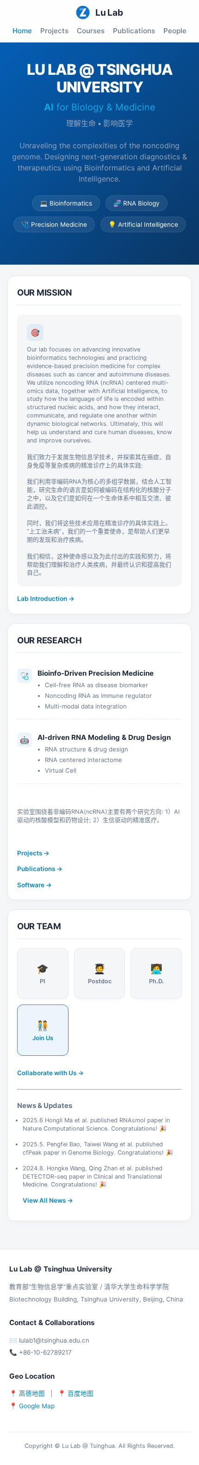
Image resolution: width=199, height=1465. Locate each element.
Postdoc (100, 974)
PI (43, 974)
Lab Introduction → (46, 598)
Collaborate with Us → (50, 1073)
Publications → (39, 868)
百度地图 (80, 1393)
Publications (134, 30)
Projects (54, 30)
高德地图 (32, 1393)
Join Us (42, 1030)
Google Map (37, 1406)
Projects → (33, 853)
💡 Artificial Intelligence (143, 224)
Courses (91, 30)
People (175, 30)
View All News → (48, 1200)
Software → (34, 885)
